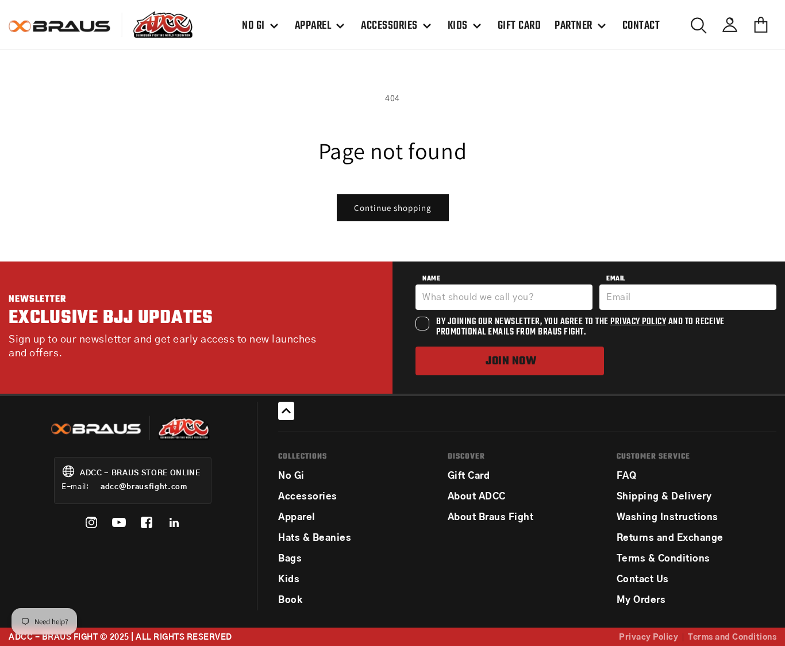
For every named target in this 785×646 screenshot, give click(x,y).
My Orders (641, 600)
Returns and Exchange (670, 538)
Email (615, 278)
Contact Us (643, 579)
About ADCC (477, 496)
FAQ (627, 475)
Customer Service (653, 456)
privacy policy (638, 321)
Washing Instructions (667, 517)
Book (290, 600)
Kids (288, 579)
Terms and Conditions (732, 637)
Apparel (296, 517)
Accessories (307, 496)
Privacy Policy (648, 637)
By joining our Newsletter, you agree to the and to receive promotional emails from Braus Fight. (580, 327)
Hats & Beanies (314, 538)
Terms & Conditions (663, 558)
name (431, 278)
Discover (466, 456)
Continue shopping (393, 207)
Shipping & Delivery (664, 496)
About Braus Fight (491, 517)
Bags (290, 558)
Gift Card (469, 475)
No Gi (291, 475)
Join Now (511, 361)
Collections (302, 456)
